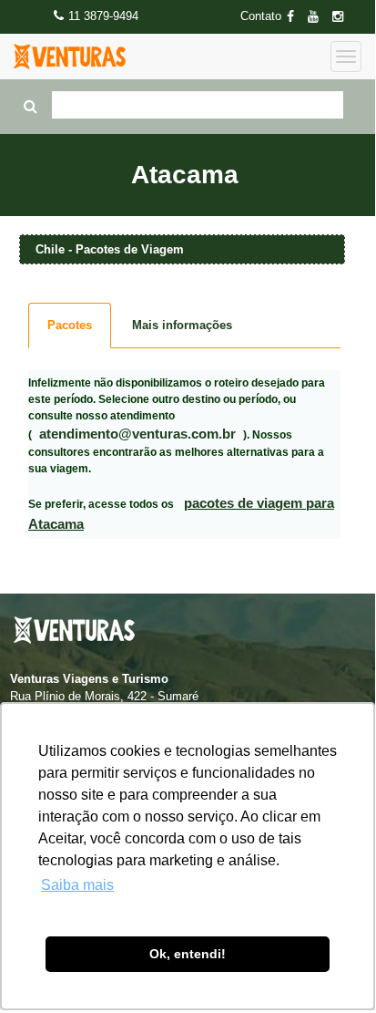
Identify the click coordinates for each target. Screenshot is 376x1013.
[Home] (70, 56)
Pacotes (69, 325)
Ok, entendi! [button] (187, 953)
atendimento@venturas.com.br (137, 433)
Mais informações (182, 325)
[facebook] (296, 17)
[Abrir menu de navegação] (345, 56)
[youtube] (319, 17)
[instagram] (343, 17)
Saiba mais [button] (77, 885)
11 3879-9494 (103, 16)
